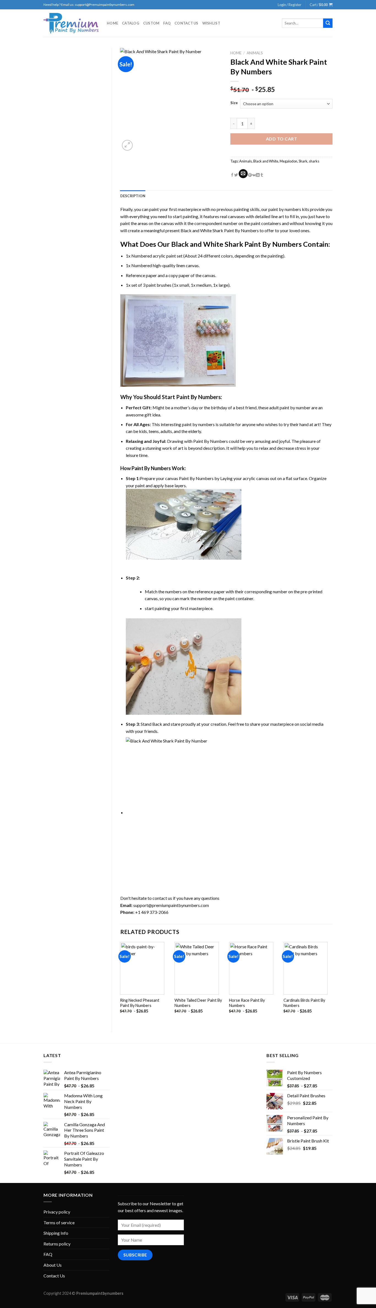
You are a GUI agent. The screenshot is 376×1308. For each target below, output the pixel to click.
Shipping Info (55, 1233)
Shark (303, 161)
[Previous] (120, 982)
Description (133, 196)
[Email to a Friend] (243, 173)
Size (234, 103)
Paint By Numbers (198, 397)
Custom (151, 23)
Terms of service (59, 1222)
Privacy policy (56, 1211)
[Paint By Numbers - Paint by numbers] (71, 23)
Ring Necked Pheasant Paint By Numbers (139, 1003)
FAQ (167, 23)
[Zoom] (127, 145)
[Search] (328, 23)
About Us (52, 1265)
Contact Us (186, 23)
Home (112, 23)
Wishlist (211, 23)
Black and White (265, 161)
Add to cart (281, 138)
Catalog (130, 23)
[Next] (332, 982)
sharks (314, 161)
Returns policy (56, 1243)
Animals (255, 53)
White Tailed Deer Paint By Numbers (198, 1003)
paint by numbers (284, 209)
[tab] (133, 195)
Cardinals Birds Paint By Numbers (304, 1003)
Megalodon (288, 161)
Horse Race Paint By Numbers (247, 1003)
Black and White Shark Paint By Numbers (220, 230)
